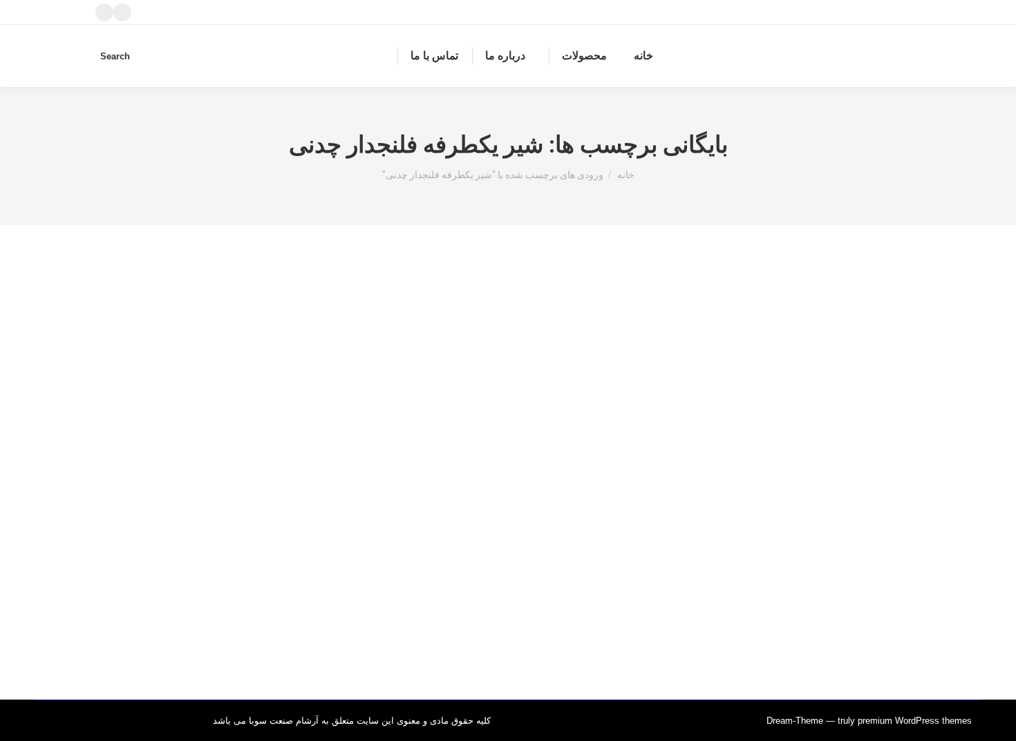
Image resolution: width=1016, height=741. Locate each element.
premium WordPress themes (915, 720)
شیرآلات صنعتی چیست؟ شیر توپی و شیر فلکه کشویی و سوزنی (718, 557)
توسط (837, 583)
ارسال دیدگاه (709, 583)
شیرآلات (889, 583)
